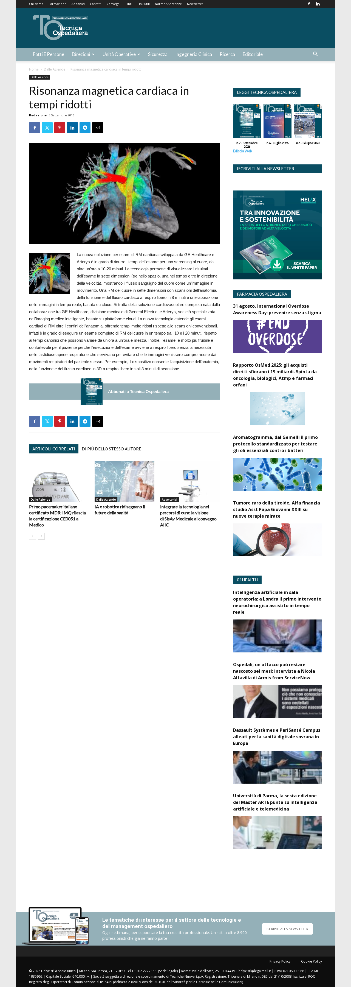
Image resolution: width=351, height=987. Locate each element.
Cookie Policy (311, 961)
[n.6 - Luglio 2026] (277, 122)
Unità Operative (119, 54)
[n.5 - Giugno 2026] (308, 122)
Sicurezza (158, 54)
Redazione (38, 115)
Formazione (57, 4)
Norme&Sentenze (168, 4)
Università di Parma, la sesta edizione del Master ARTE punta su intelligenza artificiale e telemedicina (275, 802)
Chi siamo (36, 4)
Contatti (95, 4)
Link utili (143, 4)
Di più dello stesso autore (111, 448)
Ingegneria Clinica (193, 54)
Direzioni (81, 54)
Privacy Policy (280, 961)
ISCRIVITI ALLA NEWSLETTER (287, 929)
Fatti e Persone (48, 54)
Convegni (113, 4)
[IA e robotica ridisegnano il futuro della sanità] (124, 481)
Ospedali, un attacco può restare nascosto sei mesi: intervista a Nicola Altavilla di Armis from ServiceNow (274, 671)
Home (34, 69)
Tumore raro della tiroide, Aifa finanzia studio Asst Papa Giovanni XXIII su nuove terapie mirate (276, 509)
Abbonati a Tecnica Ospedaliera (138, 391)
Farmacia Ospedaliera (262, 293)
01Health (247, 579)
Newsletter (195, 4)
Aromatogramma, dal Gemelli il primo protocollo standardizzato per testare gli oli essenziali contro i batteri (275, 443)
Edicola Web (242, 151)
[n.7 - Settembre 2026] (92, 391)
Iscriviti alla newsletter (265, 168)
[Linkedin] (318, 4)
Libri (129, 4)
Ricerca (227, 54)
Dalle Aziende (54, 69)
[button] (315, 54)
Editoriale (253, 54)
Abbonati (78, 4)
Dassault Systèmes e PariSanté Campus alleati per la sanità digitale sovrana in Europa (276, 736)
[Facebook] (309, 4)
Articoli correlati (53, 448)
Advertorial (169, 499)
